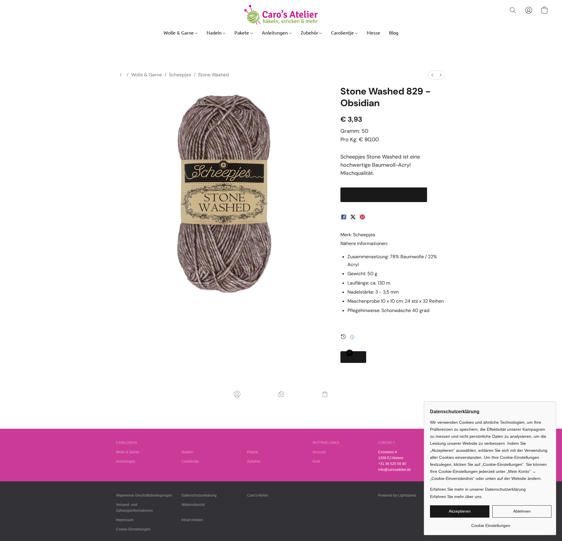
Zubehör (310, 32)
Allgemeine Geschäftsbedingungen (144, 495)
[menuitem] (432, 75)
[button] (280, 14)
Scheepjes (180, 75)
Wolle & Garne (179, 32)
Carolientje (343, 32)
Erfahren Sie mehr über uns (456, 496)
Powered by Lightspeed (397, 495)
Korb (316, 461)
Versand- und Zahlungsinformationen (134, 508)
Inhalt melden (192, 520)
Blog (393, 32)
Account (319, 452)
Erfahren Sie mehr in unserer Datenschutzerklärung (478, 489)
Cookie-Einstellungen (133, 529)
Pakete (242, 32)
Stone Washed (213, 75)
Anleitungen (275, 32)
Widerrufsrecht (193, 505)
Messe (373, 32)
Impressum (124, 520)
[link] (490, 523)
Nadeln (215, 32)
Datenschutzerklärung (199, 495)
